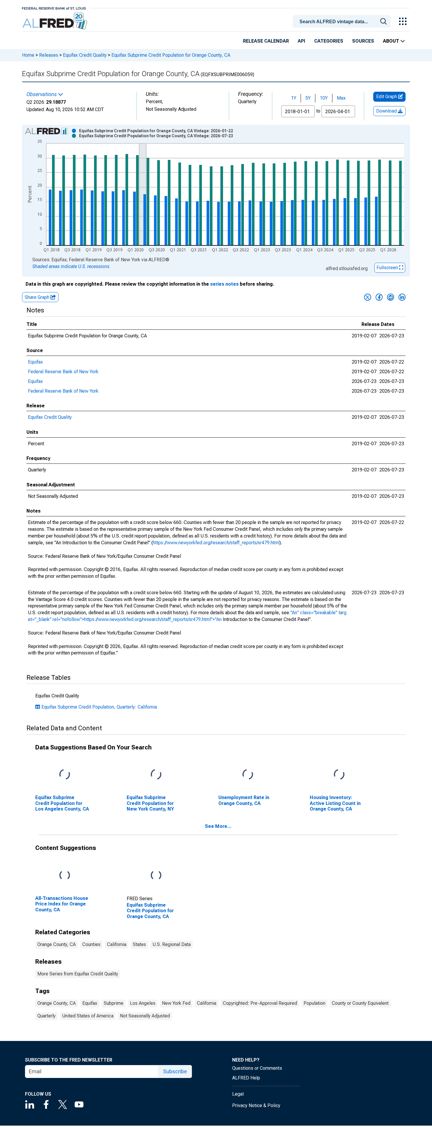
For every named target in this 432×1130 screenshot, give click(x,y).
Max (341, 98)
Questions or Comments (257, 1068)
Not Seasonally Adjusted (145, 1016)
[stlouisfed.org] (54, 8)
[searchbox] (343, 21)
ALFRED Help (246, 1078)
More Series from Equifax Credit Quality (77, 974)
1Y (293, 98)
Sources (363, 41)
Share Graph (38, 297)
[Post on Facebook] (379, 297)
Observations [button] (42, 94)
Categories (328, 41)
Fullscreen (387, 267)
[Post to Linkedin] (402, 297)
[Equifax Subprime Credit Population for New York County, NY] (156, 775)
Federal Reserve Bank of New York (63, 371)
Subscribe (175, 1071)
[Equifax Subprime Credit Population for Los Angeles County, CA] (64, 775)
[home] (55, 21)
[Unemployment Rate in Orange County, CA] (247, 775)
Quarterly (46, 1016)
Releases (48, 55)
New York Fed (176, 1003)
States (139, 944)
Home (28, 55)
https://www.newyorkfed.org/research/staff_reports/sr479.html (216, 542)
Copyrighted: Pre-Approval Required (260, 1003)
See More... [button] (218, 826)
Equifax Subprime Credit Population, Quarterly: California (99, 707)
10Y (324, 98)
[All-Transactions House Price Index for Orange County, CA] (64, 875)
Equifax (35, 362)
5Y (308, 98)
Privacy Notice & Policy (256, 1105)
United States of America (87, 1016)
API (301, 41)
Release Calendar (266, 41)
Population (314, 1003)
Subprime (113, 1003)
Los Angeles (142, 1003)
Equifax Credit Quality (85, 55)
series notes (224, 284)
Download (387, 111)
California (116, 944)
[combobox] (343, 21)
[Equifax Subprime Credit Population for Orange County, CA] (156, 875)
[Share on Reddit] (390, 297)
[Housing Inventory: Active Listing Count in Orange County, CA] (339, 775)
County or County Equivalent (360, 1003)
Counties (91, 944)
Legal (238, 1094)
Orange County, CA (56, 944)
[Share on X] (367, 297)
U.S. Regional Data (172, 944)
